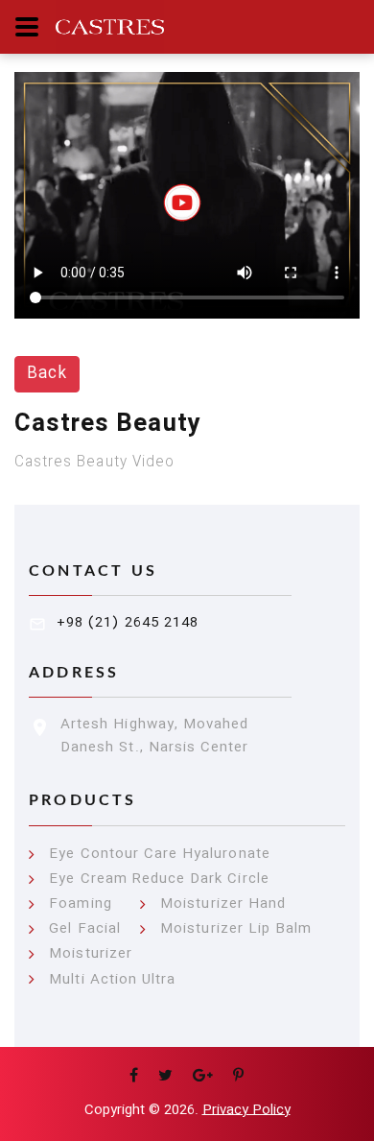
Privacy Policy (246, 1110)
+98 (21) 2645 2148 (128, 622)
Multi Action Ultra (112, 980)
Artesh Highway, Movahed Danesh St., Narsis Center (154, 736)
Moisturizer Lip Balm (236, 929)
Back (47, 374)
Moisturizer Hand (223, 904)
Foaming (80, 904)
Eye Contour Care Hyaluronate (159, 854)
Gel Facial (85, 929)
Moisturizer (90, 954)
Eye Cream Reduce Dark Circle (159, 879)
